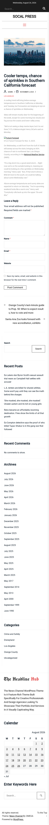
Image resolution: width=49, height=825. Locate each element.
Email (7, 251)
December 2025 (11, 521)
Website (7, 263)
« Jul (6, 776)
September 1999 (11, 605)
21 (30, 760)
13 (24, 754)
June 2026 (9, 485)
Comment (9, 218)
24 (7, 766)
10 (7, 754)
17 (7, 760)
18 (12, 760)
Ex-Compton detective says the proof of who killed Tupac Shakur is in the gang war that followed (24, 426)
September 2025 (11, 539)
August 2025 (10, 545)
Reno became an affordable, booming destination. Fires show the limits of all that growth (24, 413)
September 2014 (11, 587)
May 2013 (8, 593)
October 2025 (10, 533)
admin (10, 92)
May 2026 (8, 491)
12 (18, 754)
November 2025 (11, 527)
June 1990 (9, 611)
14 (30, 754)
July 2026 (8, 479)
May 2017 (8, 581)
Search (7, 343)
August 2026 (10, 473)
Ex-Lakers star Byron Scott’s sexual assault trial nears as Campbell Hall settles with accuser (23, 378)
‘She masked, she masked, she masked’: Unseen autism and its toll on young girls (23, 402)
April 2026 (8, 497)
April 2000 (8, 599)
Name (7, 239)
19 (18, 760)
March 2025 (9, 575)
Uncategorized (10, 658)
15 (36, 754)
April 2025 (8, 569)
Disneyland (9, 640)
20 (24, 760)
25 (12, 766)
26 (18, 766)
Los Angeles (9, 96)
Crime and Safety (12, 634)
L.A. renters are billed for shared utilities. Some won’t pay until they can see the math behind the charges (24, 391)
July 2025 (8, 551)
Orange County (11, 652)
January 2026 (10, 515)
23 (42, 760)
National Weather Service (34, 154)
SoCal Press (24, 16)
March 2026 (9, 503)
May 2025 (8, 563)
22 (36, 760)
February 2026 (10, 509)
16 (42, 754)
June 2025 (9, 557)
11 (12, 754)
